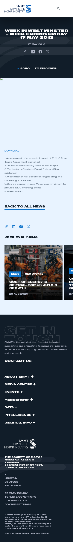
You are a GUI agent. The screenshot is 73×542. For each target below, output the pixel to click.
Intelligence (17, 415)
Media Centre (18, 384)
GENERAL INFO (18, 422)
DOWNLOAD (11, 151)
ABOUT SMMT (17, 377)
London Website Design (35, 533)
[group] (33, 272)
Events (11, 392)
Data (9, 407)
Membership (16, 400)
